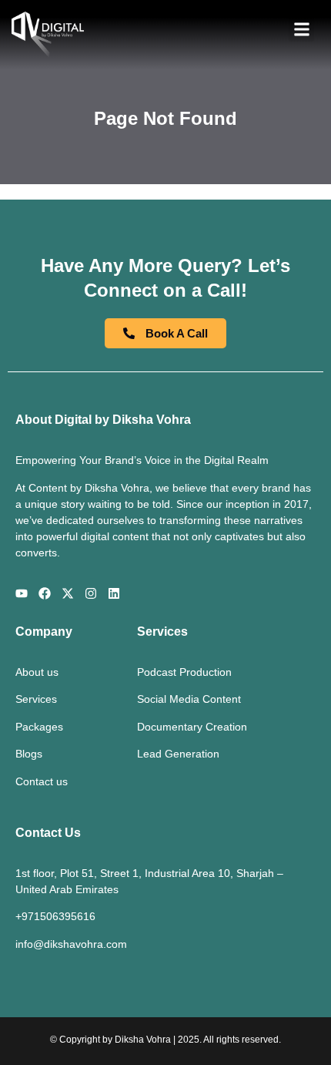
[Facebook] (44, 593)
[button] (301, 29)
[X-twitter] (68, 593)
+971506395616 (55, 916)
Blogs (28, 754)
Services (36, 699)
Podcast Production (184, 672)
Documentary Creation (192, 727)
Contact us (41, 781)
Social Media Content (189, 699)
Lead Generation (178, 754)
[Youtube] (21, 593)
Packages (39, 727)
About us (37, 672)
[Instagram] (91, 593)
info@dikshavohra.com (71, 944)
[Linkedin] (114, 593)
